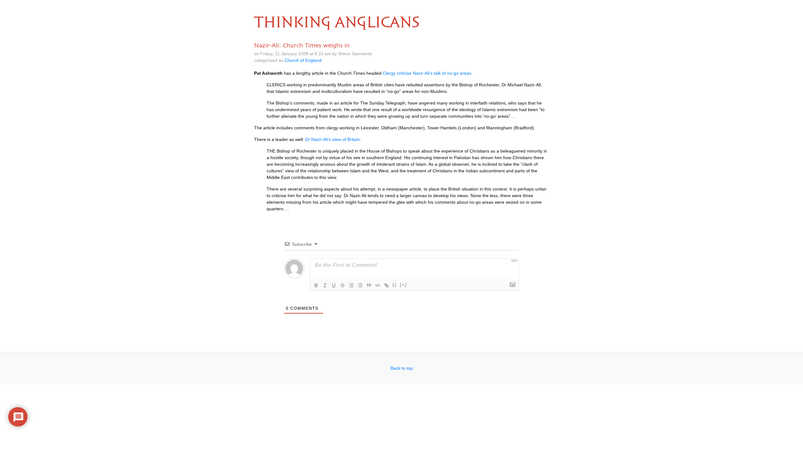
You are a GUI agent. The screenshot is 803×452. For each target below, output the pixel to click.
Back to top (402, 368)
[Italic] (325, 285)
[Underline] (333, 285)
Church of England (303, 60)
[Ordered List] (351, 285)
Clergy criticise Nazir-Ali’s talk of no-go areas (427, 73)
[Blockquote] (368, 285)
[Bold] (316, 285)
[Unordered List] (360, 285)
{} (394, 284)
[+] (403, 284)
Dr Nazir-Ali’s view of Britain (332, 139)
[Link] (386, 285)
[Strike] (342, 285)
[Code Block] (377, 285)
